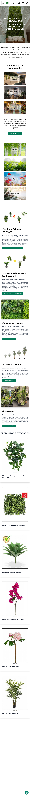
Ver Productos (7, 247)
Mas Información (14, 133)
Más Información (18, 247)
